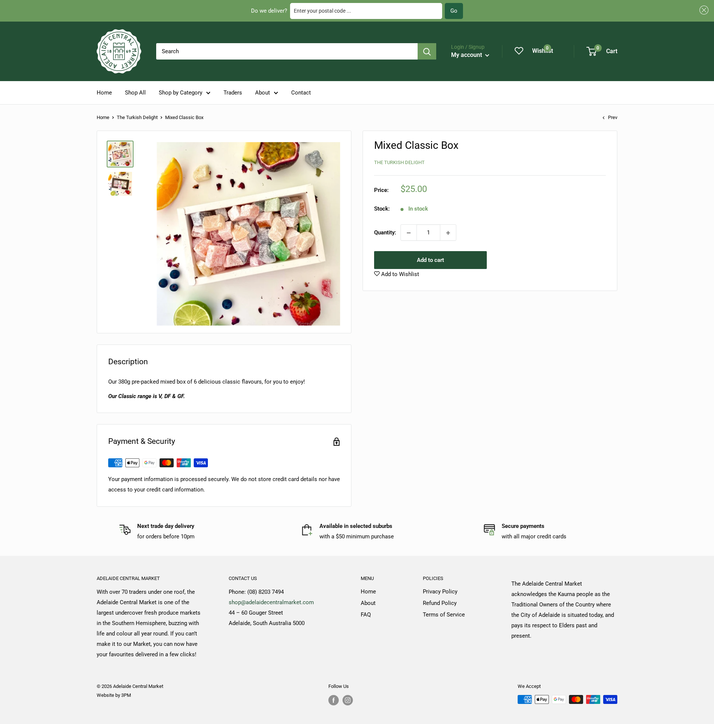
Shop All (135, 92)
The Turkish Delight (137, 117)
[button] (703, 10)
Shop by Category (180, 92)
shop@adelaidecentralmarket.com (271, 602)
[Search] (427, 51)
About (262, 92)
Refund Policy (440, 603)
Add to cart (430, 260)
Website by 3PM (114, 695)
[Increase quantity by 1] (448, 233)
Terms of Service (444, 614)
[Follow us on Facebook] (333, 700)
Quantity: (385, 233)
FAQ (366, 614)
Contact (301, 92)
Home (104, 92)
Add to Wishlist (399, 274)
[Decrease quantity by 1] (408, 233)
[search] (287, 51)
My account (467, 54)
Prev (612, 117)
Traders (232, 92)
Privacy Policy (440, 591)
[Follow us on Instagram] (347, 700)
